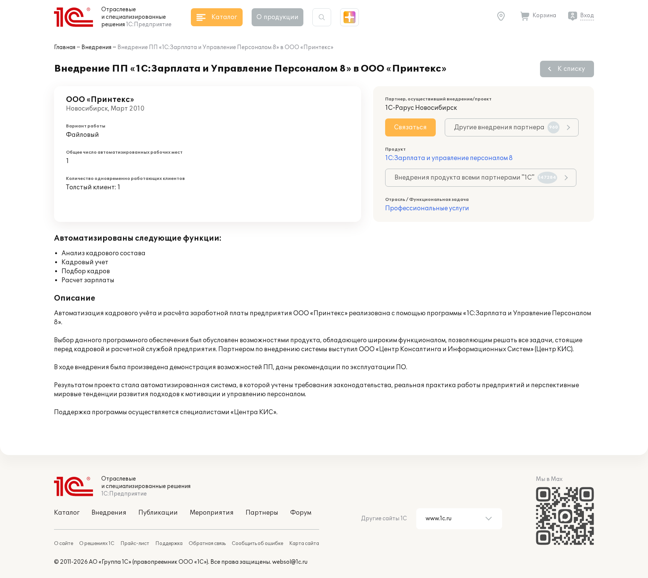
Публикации (158, 513)
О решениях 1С (96, 544)
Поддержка (169, 544)
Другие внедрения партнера (506, 127)
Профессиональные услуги (427, 208)
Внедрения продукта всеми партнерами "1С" (475, 177)
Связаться (410, 127)
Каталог (67, 513)
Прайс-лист (134, 544)
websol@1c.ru (290, 562)
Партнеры (262, 513)
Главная (64, 47)
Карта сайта (304, 544)
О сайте (63, 544)
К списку (571, 69)
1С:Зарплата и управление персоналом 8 (449, 158)
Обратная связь (207, 544)
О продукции (277, 17)
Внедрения (96, 47)
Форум (300, 513)
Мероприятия (212, 513)
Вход (587, 15)
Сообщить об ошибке (257, 544)
